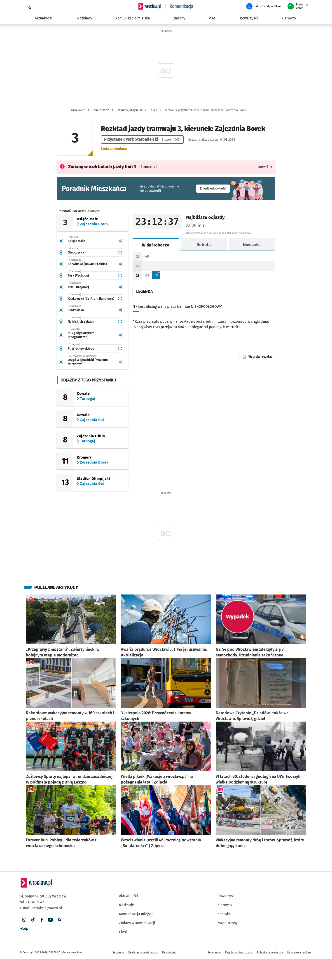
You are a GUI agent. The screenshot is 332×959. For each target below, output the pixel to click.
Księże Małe (76, 241)
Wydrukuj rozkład (261, 357)
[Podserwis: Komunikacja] (180, 6)
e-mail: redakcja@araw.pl (41, 908)
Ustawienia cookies (299, 952)
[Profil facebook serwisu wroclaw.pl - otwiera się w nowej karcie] (42, 920)
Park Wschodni (78, 275)
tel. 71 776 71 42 (32, 902)
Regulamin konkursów (239, 952)
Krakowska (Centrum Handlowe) (91, 299)
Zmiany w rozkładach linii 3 (102, 166)
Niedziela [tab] (252, 244)
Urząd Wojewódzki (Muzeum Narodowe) (88, 362)
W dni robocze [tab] (155, 245)
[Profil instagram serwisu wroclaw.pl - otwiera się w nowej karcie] (24, 920)
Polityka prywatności (270, 952)
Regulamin (214, 952)
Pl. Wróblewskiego (81, 348)
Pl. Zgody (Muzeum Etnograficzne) (81, 335)
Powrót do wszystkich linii (81, 211)
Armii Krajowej (78, 287)
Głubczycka (76, 252)
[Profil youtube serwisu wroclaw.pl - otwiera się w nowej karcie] (50, 920)
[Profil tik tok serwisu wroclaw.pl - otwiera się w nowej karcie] (33, 920)
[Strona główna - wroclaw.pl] (149, 6)
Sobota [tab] (204, 244)
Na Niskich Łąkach (81, 322)
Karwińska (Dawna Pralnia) (87, 264)
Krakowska (76, 310)
